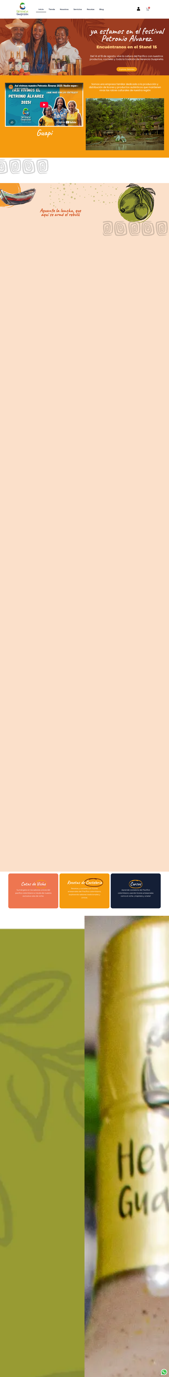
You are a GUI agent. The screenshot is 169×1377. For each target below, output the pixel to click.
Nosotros (64, 9)
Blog (101, 9)
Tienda (52, 9)
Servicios (77, 9)
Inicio (41, 9)
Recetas (90, 9)
